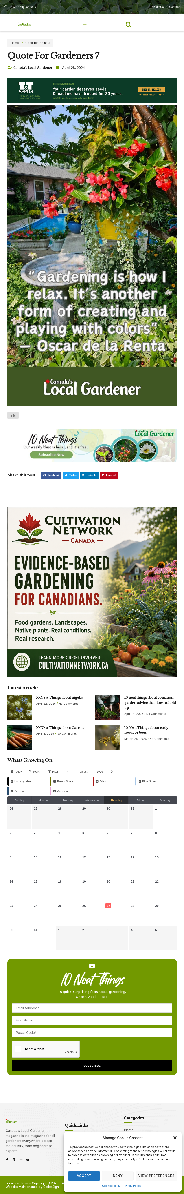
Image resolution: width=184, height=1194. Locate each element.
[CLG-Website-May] (92, 102)
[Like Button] (13, 415)
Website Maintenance (22, 1187)
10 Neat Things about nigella (59, 697)
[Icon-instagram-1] (21, 1159)
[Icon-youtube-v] (27, 1159)
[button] (175, 1138)
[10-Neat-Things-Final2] (92, 460)
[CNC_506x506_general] (92, 675)
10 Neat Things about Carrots (60, 727)
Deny (118, 1176)
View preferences (156, 1176)
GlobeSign (51, 1187)
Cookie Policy (111, 1185)
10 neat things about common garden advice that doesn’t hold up (150, 702)
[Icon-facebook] (7, 1159)
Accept (84, 1176)
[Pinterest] (14, 1159)
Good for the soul (37, 42)
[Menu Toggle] (84, 26)
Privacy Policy (132, 1185)
